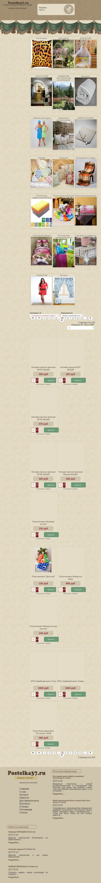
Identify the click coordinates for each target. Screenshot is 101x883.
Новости (24, 797)
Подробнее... (58, 794)
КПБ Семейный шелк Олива (70, 681)
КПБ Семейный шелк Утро (43, 681)
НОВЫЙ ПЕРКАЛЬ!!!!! (18, 866)
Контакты (24, 803)
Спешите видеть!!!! (17, 849)
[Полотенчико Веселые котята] (43, 505)
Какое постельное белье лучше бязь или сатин (71, 801)
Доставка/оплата (29, 800)
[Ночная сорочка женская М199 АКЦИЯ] (43, 455)
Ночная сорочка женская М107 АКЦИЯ (43, 368)
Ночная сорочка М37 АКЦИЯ (70, 368)
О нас (22, 791)
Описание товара (43, 384)
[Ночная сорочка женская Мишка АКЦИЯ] (70, 455)
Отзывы (23, 806)
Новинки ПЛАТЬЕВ (17, 832)
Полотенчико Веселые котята (43, 522)
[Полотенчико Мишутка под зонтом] (43, 609)
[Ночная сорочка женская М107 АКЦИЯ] (43, 350)
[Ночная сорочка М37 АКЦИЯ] (70, 350)
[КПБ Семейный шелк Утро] (43, 664)
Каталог (23, 794)
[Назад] (39, 318)
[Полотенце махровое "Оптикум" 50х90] (43, 714)
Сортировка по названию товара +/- (43, 316)
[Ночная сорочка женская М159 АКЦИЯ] (43, 400)
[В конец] (62, 320)
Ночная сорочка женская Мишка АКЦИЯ (70, 473)
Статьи (23, 812)
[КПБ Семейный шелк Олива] (70, 664)
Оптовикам (25, 809)
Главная (24, 788)
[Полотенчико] (43, 560)
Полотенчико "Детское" (43, 576)
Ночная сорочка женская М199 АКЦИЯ (43, 473)
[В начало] (33, 318)
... (59, 318)
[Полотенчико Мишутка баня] (70, 560)
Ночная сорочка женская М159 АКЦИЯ (43, 418)
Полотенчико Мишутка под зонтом (43, 627)
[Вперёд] (90, 318)
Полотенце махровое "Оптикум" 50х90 (43, 732)
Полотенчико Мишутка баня (70, 577)
